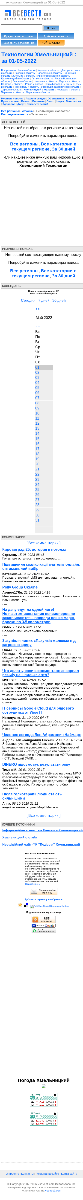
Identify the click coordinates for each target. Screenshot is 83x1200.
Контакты (27, 1173)
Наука (60, 101)
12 (37, 423)
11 (37, 418)
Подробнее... (32, 884)
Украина (27, 111)
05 (37, 388)
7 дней (44, 300)
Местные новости (12, 98)
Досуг (21, 104)
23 (37, 479)
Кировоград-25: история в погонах (34, 549)
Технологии (73, 101)
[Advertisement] (43, 206)
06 (37, 393)
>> (37, 326)
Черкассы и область (69, 89)
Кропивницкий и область (15, 78)
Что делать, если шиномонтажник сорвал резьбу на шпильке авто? (40, 673)
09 (37, 408)
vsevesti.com (53, 1190)
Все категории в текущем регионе (44, 146)
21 (37, 469)
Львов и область (22, 81)
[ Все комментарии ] (43, 543)
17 (37, 449)
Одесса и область (70, 81)
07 (37, 398)
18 (37, 454)
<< (37, 309)
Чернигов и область (13, 92)
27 (37, 500)
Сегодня (28, 300)
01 (37, 367)
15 (37, 439)
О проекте (12, 1173)
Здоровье (9, 104)
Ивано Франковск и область (54, 75)
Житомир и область (24, 75)
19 (37, 459)
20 (37, 464)
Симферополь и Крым (59, 84)
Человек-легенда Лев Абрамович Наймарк (41, 735)
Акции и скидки (36, 98)
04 (37, 383)
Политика (38, 101)
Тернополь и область (27, 86)
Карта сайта (69, 1173)
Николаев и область (46, 81)
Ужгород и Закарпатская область (60, 86)
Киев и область (27, 70)
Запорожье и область (49, 73)
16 (37, 444)
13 (37, 428)
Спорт (50, 101)
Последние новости (14, 114)
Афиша (70, 98)
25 (37, 490)
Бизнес (25, 101)
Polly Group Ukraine (20, 587)
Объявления (56, 98)
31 (37, 520)
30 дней (59, 300)
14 (37, 433)
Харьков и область (49, 70)
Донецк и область (25, 73)
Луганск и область (42, 78)
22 (37, 474)
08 (37, 403)
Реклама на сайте (47, 1173)
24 (37, 485)
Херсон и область (11, 89)
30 (37, 515)
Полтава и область (12, 84)
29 (37, 510)
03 (37, 378)
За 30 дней (63, 149)
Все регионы (8, 70)
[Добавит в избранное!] (20, 906)
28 (37, 505)
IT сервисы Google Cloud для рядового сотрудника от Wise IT (38, 710)
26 (37, 495)
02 (37, 372)
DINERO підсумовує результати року (36, 764)
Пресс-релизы (10, 101)
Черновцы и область (38, 92)
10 (37, 413)
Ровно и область (35, 84)
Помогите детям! (37, 104)
